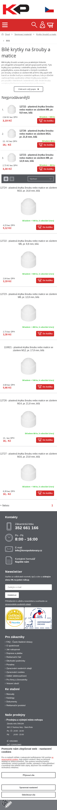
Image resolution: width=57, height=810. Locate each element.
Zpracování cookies (15, 672)
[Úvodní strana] (15, 10)
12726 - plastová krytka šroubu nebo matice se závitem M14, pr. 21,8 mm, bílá (36, 134)
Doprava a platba (14, 653)
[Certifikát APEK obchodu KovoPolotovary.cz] (38, 628)
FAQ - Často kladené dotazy (19, 642)
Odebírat (12, 595)
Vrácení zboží (12, 683)
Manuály (10, 694)
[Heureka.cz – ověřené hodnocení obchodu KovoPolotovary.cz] (15, 618)
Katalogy (10, 698)
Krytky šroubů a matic (46, 34)
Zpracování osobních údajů (19, 668)
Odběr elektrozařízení (16, 676)
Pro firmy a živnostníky (16, 679)
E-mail (28, 549)
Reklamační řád (13, 657)
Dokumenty (11, 701)
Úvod (7, 34)
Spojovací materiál (23, 34)
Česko (47, 9)
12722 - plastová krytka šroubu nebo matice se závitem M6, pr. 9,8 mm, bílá (36, 109)
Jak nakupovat (13, 649)
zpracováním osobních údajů (18, 604)
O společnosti (12, 645)
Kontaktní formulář (25, 560)
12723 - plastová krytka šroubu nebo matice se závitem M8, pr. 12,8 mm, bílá (36, 158)
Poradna (10, 664)
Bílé (8, 41)
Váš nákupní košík (50, 25)
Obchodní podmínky (15, 661)
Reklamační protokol (15, 705)
